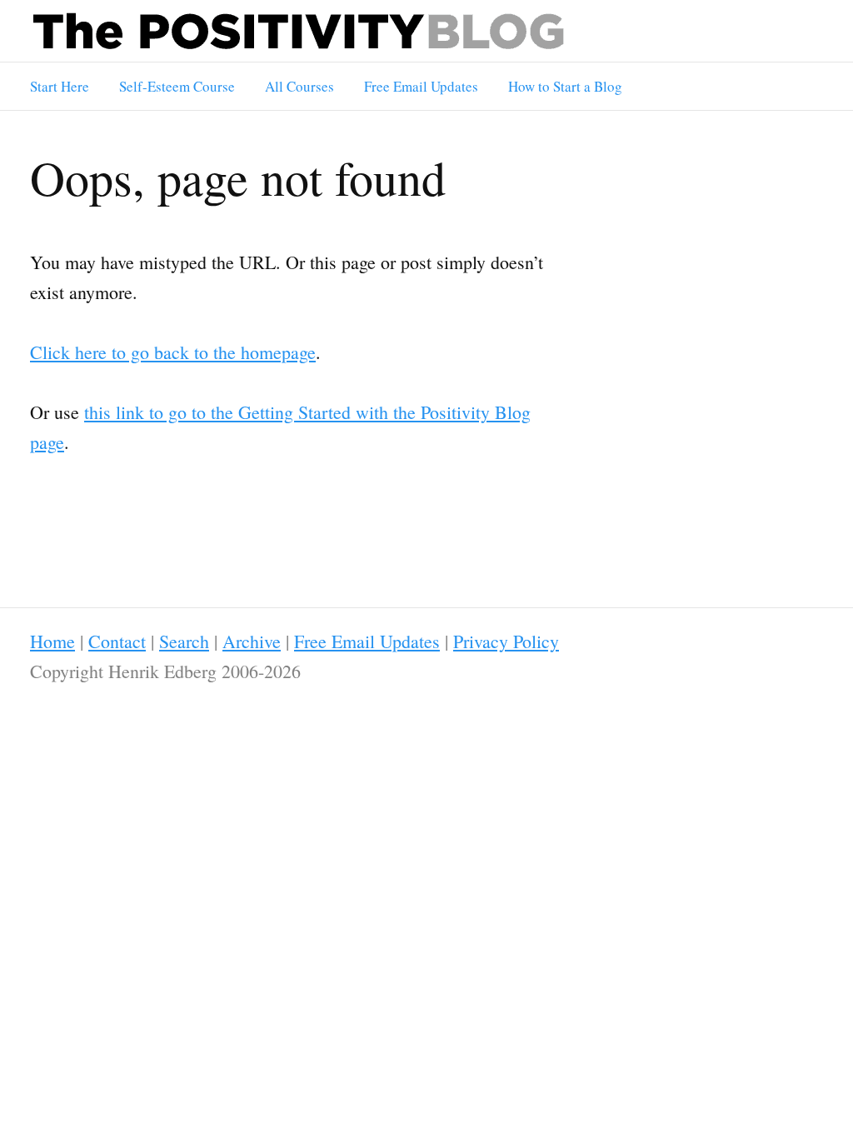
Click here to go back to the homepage (173, 352)
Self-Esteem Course (177, 86)
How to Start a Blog (565, 86)
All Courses (299, 86)
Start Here (59, 86)
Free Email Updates (421, 86)
